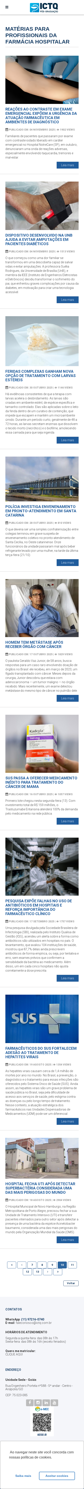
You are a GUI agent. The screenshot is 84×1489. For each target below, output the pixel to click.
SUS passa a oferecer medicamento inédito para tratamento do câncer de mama (41, 782)
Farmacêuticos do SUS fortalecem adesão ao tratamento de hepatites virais (41, 1052)
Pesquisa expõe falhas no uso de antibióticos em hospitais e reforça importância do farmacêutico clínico (38, 907)
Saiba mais (23, 1475)
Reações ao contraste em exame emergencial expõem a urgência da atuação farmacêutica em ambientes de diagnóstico (41, 115)
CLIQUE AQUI (14, 1354)
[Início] (11, 1265)
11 (72, 1264)
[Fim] (57, 1271)
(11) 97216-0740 (32, 1319)
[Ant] (21, 1265)
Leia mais (67, 165)
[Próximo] (47, 1271)
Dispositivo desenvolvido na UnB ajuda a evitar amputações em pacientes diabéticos (38, 239)
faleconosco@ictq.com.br (34, 1323)
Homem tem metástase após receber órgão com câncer (34, 644)
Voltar (71, 1283)
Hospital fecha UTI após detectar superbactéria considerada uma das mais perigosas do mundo (40, 1188)
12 (27, 1271)
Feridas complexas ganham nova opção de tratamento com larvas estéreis (40, 375)
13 (37, 1271)
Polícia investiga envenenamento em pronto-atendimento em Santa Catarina (40, 510)
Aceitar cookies (56, 1475)
